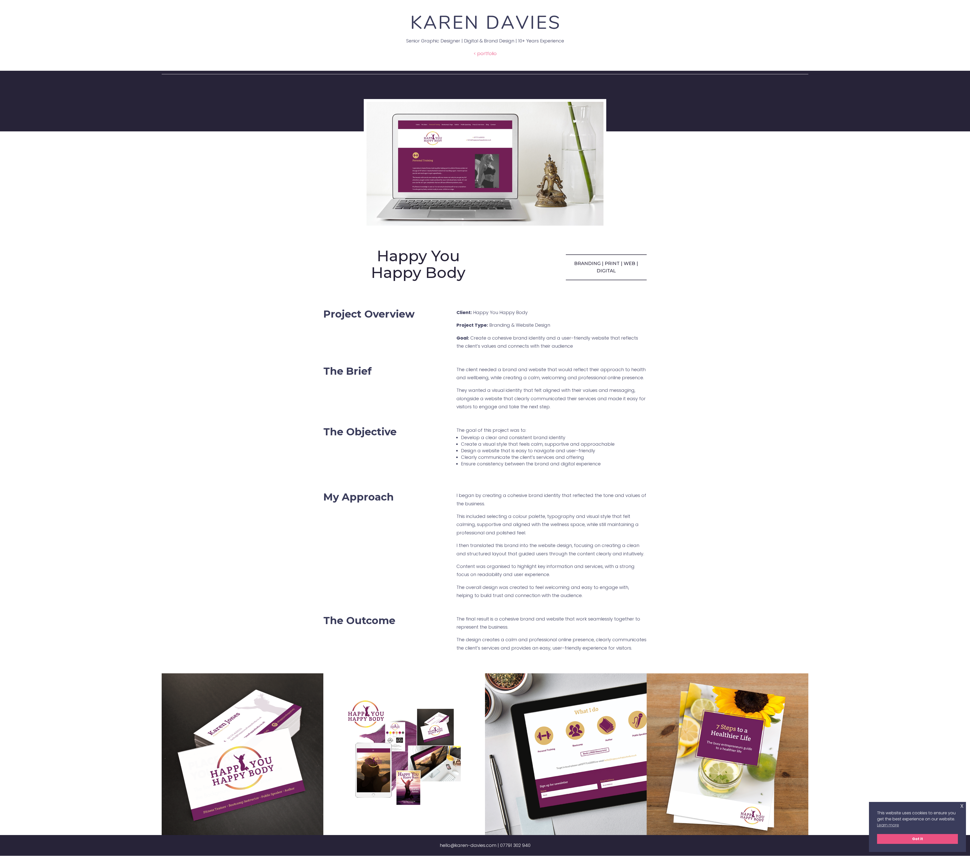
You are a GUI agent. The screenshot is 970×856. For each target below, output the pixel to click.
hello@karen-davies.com (468, 845)
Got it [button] (917, 838)
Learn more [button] (888, 825)
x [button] (961, 805)
